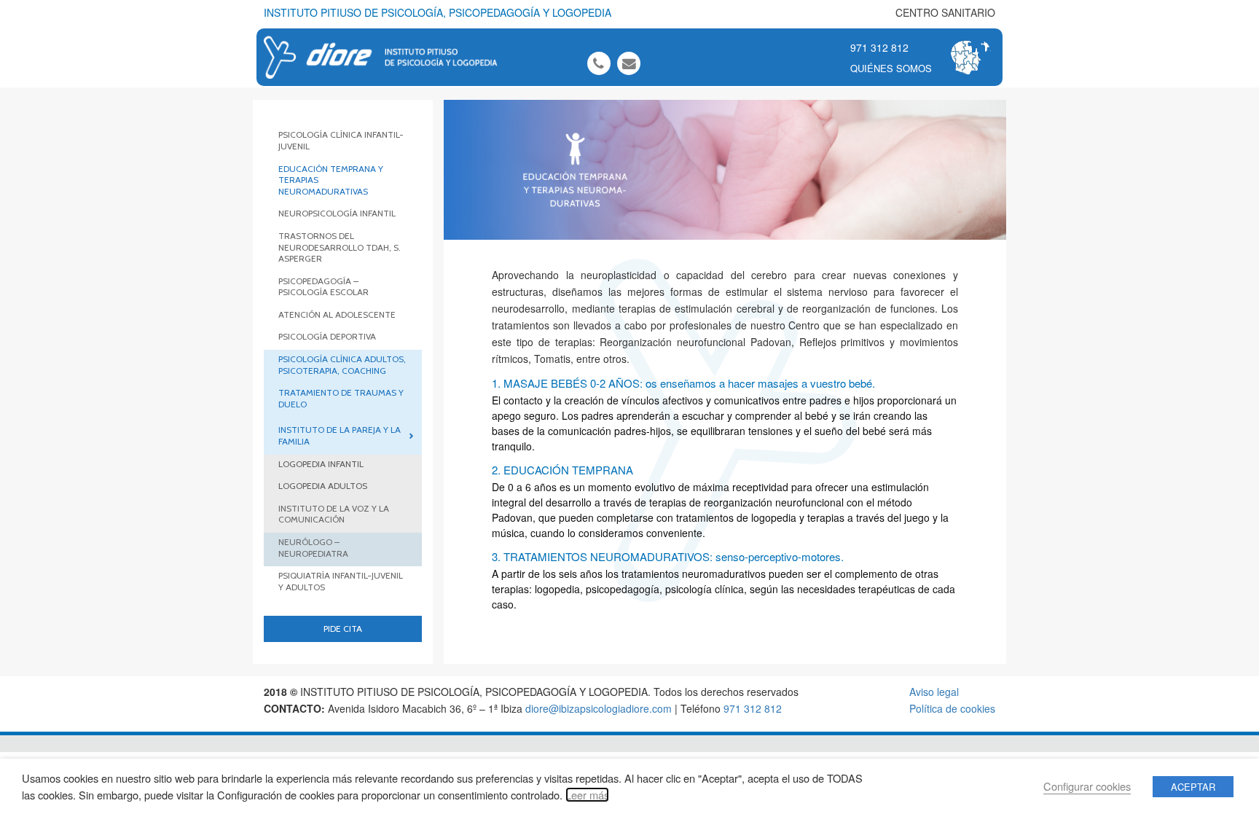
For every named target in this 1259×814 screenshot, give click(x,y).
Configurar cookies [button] (1087, 786)
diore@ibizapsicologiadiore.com (598, 708)
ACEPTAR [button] (1193, 787)
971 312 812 (879, 47)
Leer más (587, 794)
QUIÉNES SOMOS (891, 68)
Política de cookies (952, 708)
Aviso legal (934, 691)
